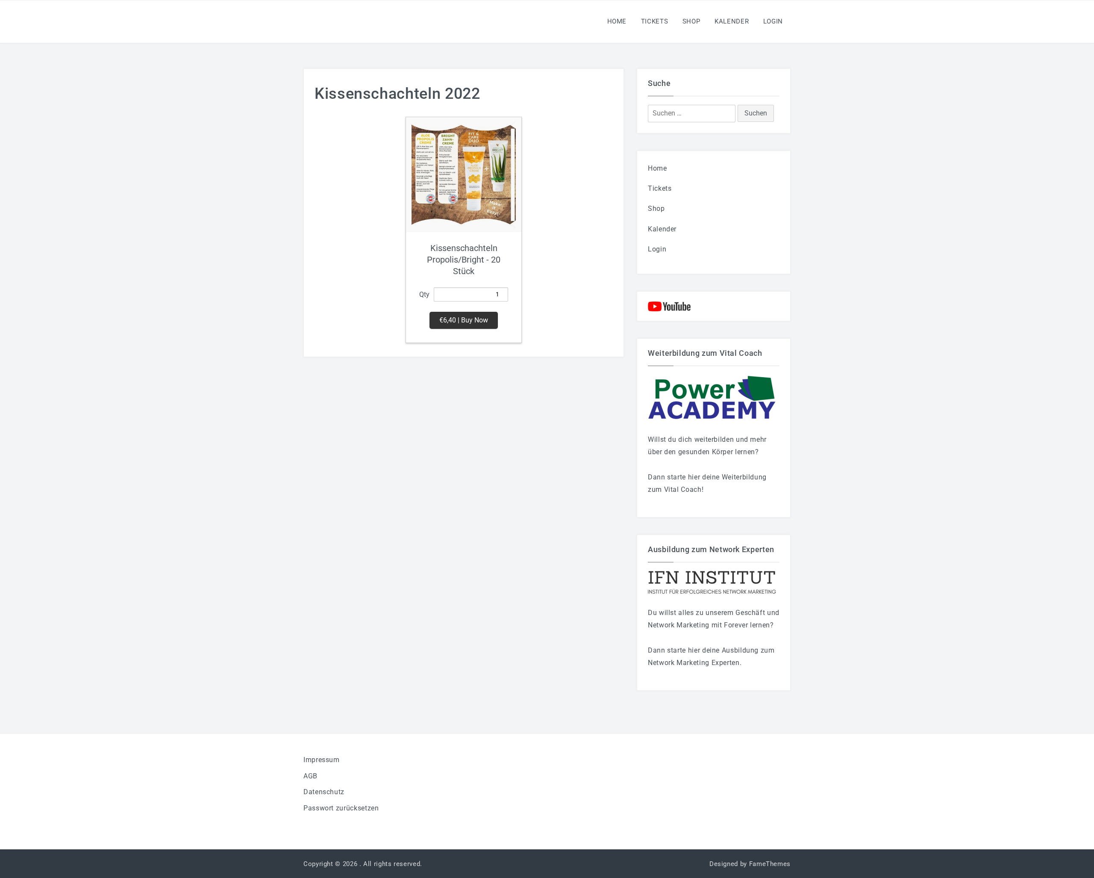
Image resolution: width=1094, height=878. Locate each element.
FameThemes (770, 864)
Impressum (321, 760)
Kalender (732, 21)
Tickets (654, 21)
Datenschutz (323, 792)
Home (617, 21)
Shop (691, 21)
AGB (310, 776)
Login (773, 21)
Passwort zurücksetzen (341, 808)
